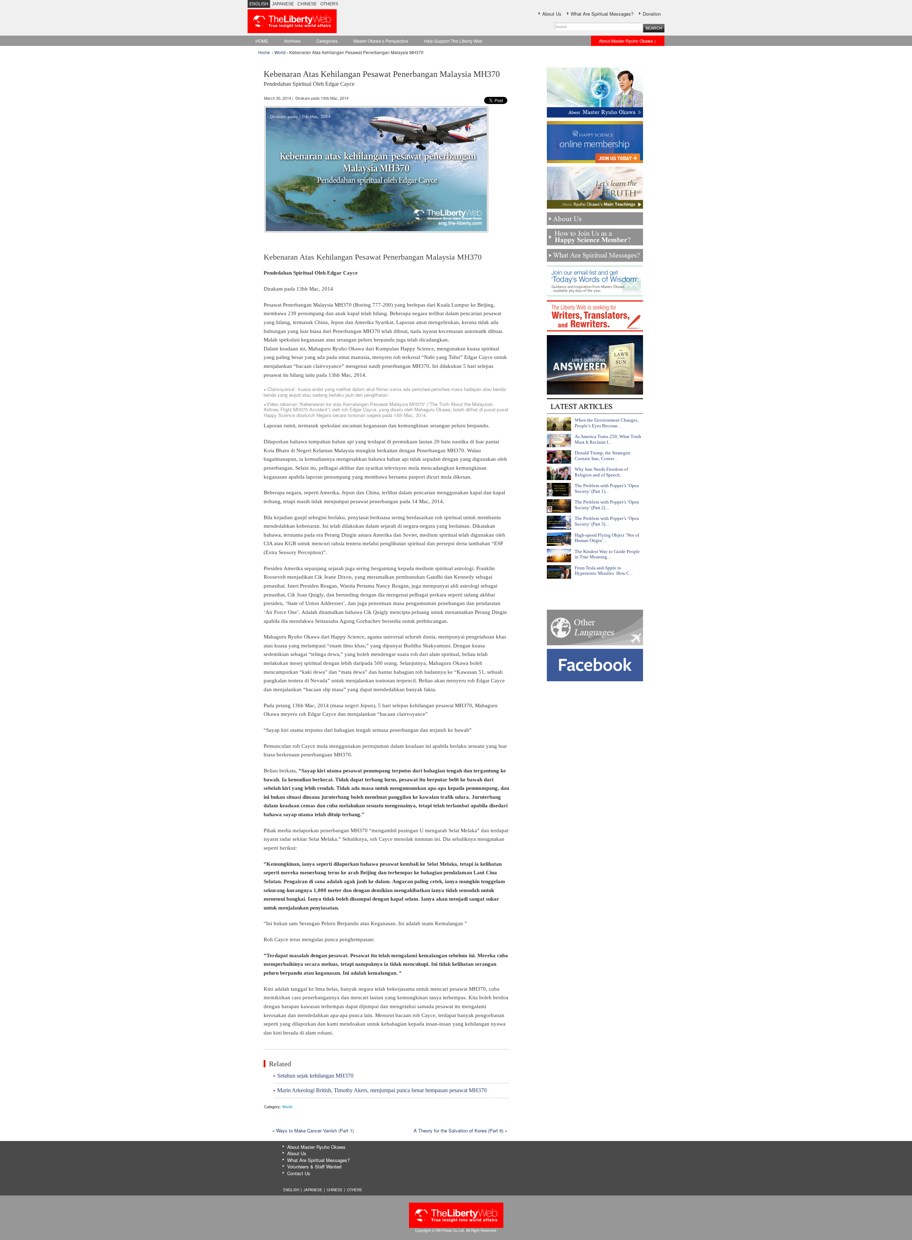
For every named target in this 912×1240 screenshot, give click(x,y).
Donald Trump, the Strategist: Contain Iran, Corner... (603, 455)
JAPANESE (283, 3)
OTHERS (329, 3)
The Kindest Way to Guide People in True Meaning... (607, 554)
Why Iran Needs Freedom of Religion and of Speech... (601, 472)
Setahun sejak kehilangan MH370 (315, 1076)
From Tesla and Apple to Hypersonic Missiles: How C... (604, 570)
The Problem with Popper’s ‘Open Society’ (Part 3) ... (607, 521)
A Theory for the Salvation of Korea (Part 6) (458, 1130)
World (280, 52)
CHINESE (307, 3)
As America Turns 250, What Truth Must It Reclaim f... (608, 439)
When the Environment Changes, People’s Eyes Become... (606, 422)
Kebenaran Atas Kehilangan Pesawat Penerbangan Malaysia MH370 (382, 78)
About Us (551, 13)
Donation (652, 13)
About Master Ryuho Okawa (316, 1146)
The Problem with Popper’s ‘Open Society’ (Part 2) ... (607, 504)
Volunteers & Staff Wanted (314, 1166)
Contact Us (298, 1173)
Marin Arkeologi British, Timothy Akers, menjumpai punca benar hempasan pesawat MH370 (382, 1090)
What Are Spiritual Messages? (602, 13)
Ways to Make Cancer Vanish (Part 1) (315, 1130)
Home (264, 52)
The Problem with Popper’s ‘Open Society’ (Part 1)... (607, 488)
